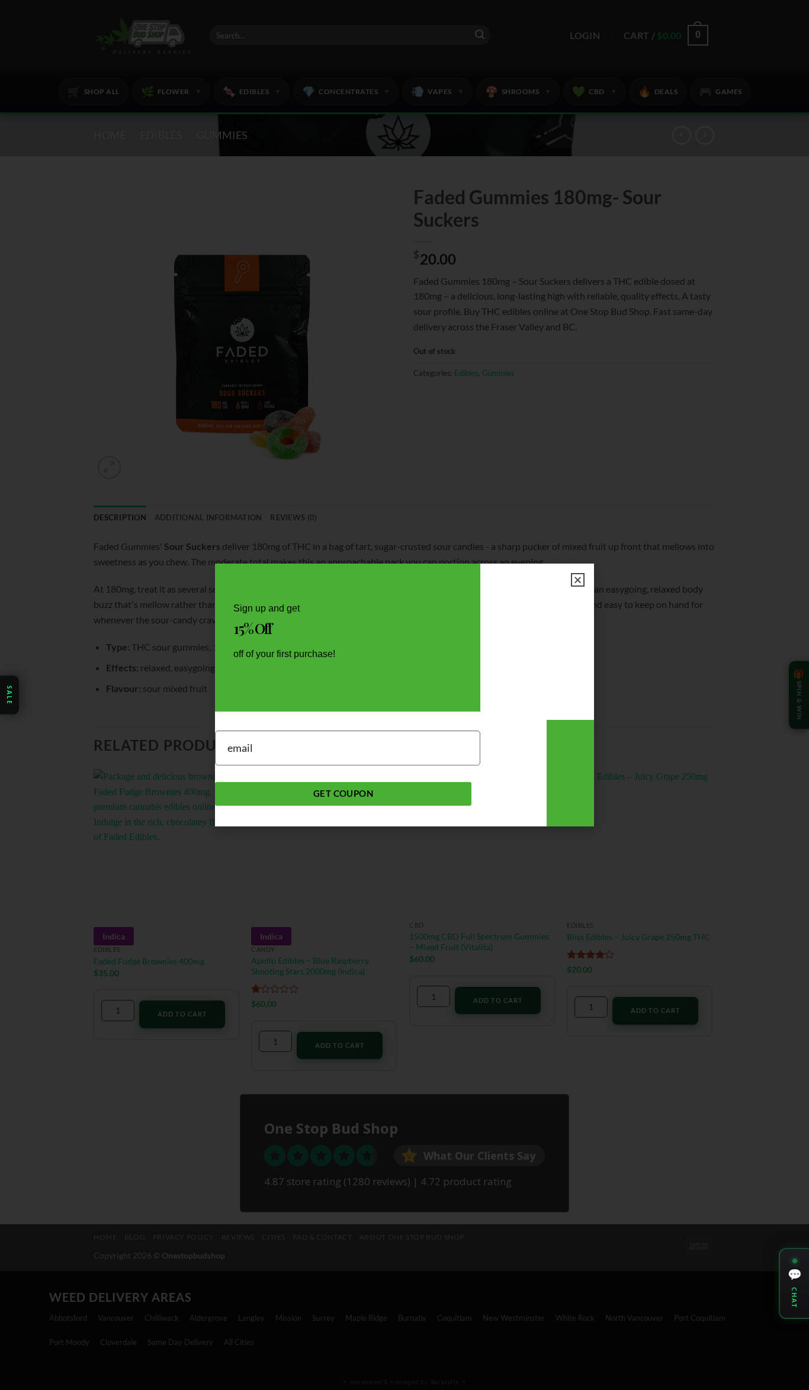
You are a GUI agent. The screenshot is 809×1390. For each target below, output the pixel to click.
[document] (404, 695)
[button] (577, 579)
